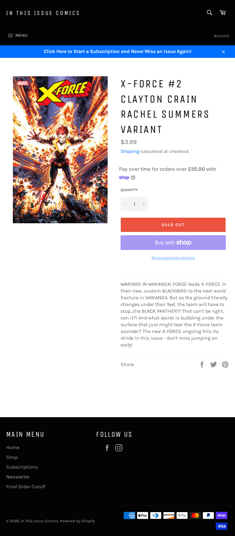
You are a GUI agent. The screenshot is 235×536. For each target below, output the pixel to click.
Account (221, 35)
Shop (12, 457)
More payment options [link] (173, 257)
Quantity (129, 190)
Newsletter (18, 477)
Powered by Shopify (77, 521)
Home (12, 447)
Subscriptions (22, 467)
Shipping (130, 151)
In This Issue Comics (43, 13)
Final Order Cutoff (25, 486)
